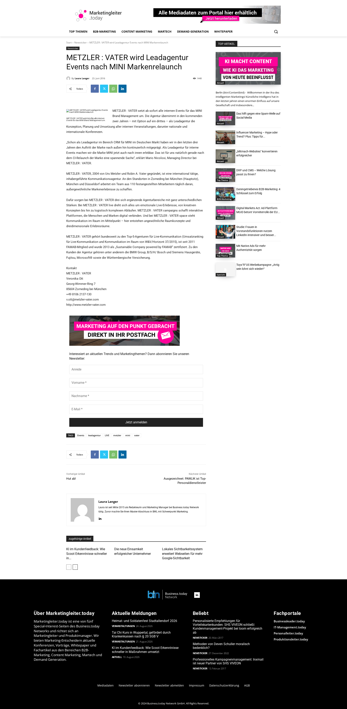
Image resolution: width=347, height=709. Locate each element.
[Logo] (167, 594)
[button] (276, 31)
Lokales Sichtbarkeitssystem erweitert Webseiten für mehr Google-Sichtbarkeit (182, 553)
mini (127, 435)
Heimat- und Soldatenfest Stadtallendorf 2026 (144, 621)
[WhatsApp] (113, 89)
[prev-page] (68, 567)
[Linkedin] (122, 89)
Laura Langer (82, 78)
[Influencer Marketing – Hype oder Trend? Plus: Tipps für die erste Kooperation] (225, 137)
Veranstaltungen (123, 626)
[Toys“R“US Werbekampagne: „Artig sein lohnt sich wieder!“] (225, 269)
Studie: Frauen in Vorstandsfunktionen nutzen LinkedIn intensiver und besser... (256, 231)
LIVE (107, 435)
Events (80, 435)
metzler (117, 435)
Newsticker (80, 42)
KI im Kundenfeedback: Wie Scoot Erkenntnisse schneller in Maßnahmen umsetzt (145, 650)
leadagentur (94, 435)
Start (69, 42)
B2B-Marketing (224, 199)
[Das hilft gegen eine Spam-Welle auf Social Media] (225, 118)
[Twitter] (104, 89)
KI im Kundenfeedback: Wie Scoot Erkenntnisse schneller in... (86, 553)
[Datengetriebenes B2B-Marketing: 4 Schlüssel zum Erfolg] (225, 194)
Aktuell (220, 82)
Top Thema (222, 180)
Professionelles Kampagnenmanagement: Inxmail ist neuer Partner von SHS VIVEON (228, 661)
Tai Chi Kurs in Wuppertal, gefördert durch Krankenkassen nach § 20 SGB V (141, 634)
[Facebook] (95, 89)
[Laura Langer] (68, 78)
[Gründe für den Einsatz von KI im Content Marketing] (248, 68)
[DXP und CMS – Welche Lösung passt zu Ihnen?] (225, 175)
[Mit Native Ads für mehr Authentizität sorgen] (225, 251)
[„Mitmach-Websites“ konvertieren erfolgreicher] (225, 156)
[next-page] (75, 567)
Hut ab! (71, 478)
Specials (221, 274)
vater (137, 435)
